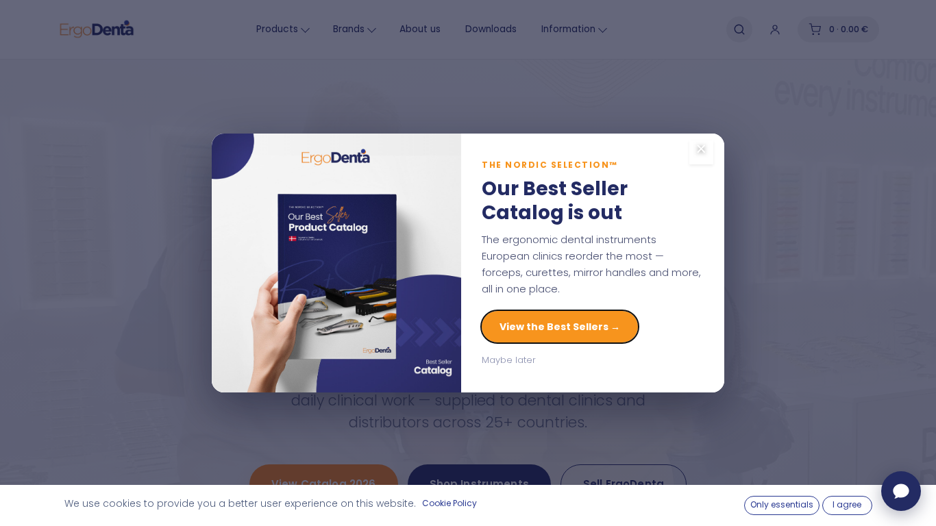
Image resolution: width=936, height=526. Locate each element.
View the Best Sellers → (560, 327)
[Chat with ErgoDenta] (901, 491)
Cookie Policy (449, 503)
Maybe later (509, 359)
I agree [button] (847, 504)
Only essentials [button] (781, 504)
